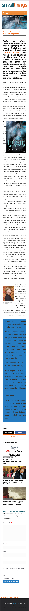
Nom (5, 544)
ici (24, 238)
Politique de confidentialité (9, 597)
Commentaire (7, 523)
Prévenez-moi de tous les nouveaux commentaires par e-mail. (13, 570)
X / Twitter (8, 432)
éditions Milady (11, 52)
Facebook (20, 432)
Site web (5, 559)
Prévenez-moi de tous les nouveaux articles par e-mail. (13, 577)
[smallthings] (3, 13)
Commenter (14, 436)
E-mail (5, 551)
